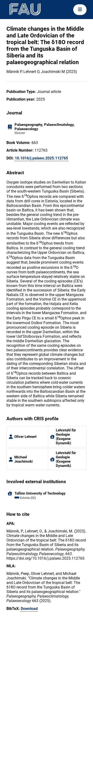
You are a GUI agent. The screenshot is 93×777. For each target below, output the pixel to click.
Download (29, 608)
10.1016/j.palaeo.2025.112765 (41, 158)
